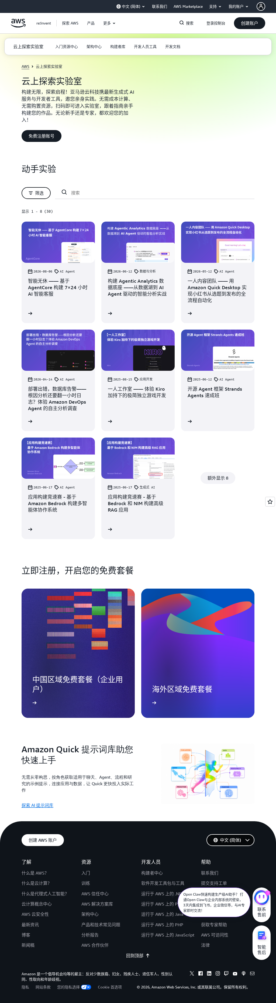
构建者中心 (152, 873)
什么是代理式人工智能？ (45, 893)
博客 (26, 935)
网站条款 (43, 987)
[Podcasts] (244, 974)
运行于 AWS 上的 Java (162, 914)
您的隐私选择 (68, 987)
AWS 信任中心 (95, 893)
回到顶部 (134, 955)
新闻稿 (28, 945)
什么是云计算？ (37, 883)
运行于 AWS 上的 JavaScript (167, 935)
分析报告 (90, 935)
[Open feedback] (270, 501)
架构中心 (90, 914)
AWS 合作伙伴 (95, 945)
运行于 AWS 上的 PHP (162, 924)
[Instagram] (218, 974)
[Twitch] (226, 974)
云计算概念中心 (37, 904)
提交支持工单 (214, 883)
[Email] (252, 974)
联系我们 (209, 873)
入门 (85, 873)
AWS (25, 66)
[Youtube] (235, 974)
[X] (192, 974)
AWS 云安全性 (35, 914)
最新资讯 (30, 924)
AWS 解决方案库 (97, 904)
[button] (70, 23)
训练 (85, 883)
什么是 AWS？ (35, 873)
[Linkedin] (209, 974)
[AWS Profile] (261, 6)
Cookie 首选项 (110, 987)
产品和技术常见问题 (100, 924)
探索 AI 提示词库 (37, 805)
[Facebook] (200, 974)
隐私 (25, 987)
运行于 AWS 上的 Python (165, 904)
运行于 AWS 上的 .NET (162, 893)
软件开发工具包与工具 (162, 883)
